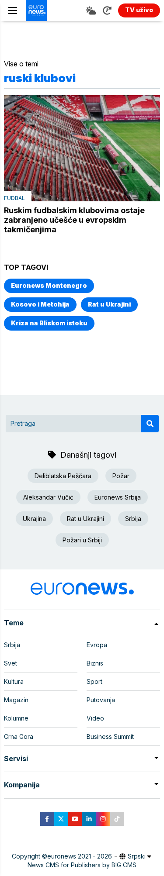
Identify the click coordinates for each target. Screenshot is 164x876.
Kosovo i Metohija (40, 304)
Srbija (133, 518)
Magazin (16, 700)
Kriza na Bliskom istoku (49, 323)
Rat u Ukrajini (109, 304)
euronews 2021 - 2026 (79, 856)
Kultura (14, 681)
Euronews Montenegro (49, 285)
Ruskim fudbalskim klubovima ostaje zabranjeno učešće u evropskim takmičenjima (74, 220)
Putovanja (101, 700)
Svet (10, 663)
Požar (120, 475)
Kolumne (16, 718)
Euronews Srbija (117, 497)
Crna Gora (18, 736)
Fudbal (14, 198)
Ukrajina (34, 518)
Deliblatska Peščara (63, 475)
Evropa (97, 644)
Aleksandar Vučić (48, 497)
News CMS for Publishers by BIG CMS (82, 865)
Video (95, 718)
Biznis (95, 663)
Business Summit (110, 736)
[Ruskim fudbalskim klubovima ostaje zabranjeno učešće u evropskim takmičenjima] (82, 148)
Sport (94, 681)
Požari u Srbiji (82, 540)
